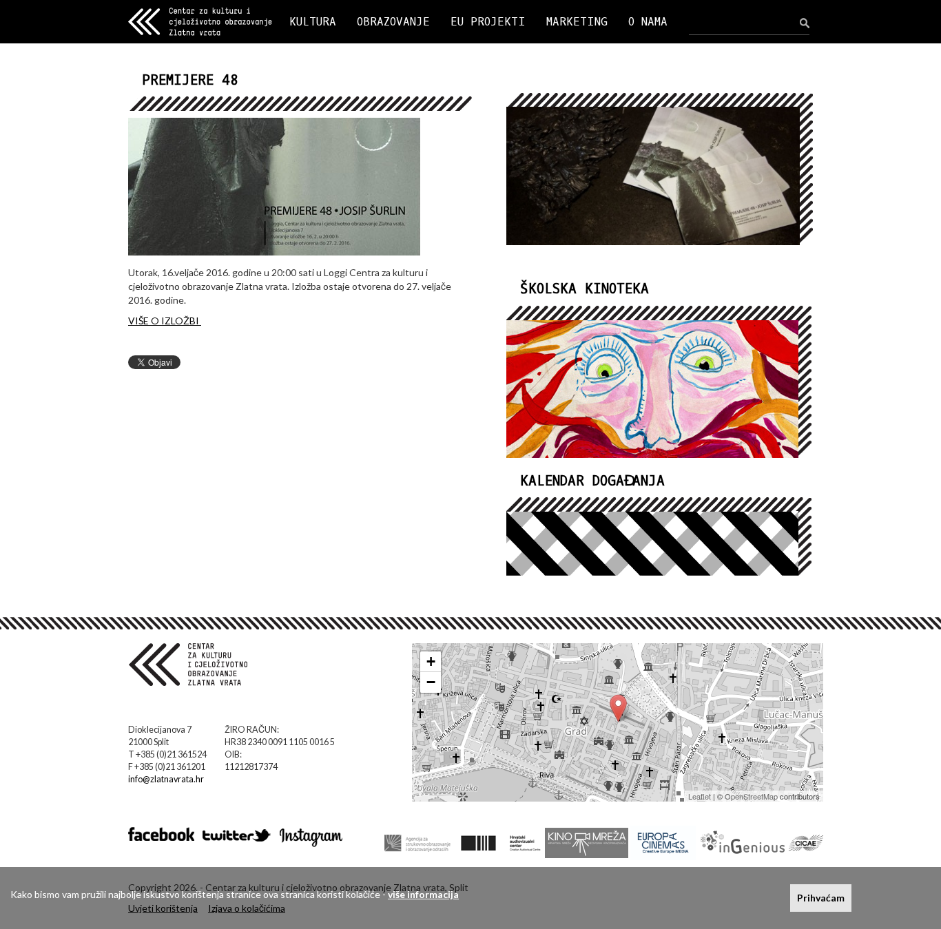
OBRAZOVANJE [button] (393, 21)
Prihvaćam (821, 898)
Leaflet (699, 796)
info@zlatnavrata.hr (166, 779)
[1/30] (659, 178)
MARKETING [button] (577, 21)
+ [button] (430, 661)
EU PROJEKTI (488, 21)
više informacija (423, 894)
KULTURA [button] (312, 21)
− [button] (430, 682)
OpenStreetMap (751, 796)
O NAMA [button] (648, 21)
